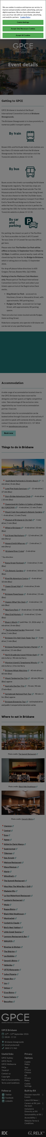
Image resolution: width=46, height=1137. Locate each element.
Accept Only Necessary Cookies (23, 29)
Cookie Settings (23, 22)
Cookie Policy (25, 17)
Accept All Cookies (23, 35)
